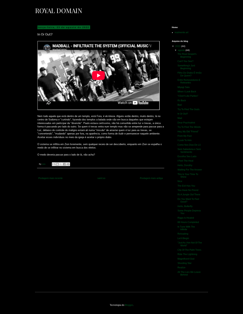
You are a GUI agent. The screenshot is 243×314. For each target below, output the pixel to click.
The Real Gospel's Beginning (187, 55)
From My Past (185, 136)
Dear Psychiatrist (186, 122)
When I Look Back (187, 91)
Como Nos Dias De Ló (189, 145)
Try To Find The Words (189, 127)
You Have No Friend (188, 190)
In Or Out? (183, 113)
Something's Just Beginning (186, 67)
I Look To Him (185, 140)
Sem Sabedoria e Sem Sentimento (189, 150)
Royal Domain (58, 10)
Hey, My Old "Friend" (188, 131)
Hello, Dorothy (185, 165)
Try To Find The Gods (189, 109)
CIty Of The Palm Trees (189, 250)
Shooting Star (185, 263)
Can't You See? (185, 61)
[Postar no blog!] (57, 164)
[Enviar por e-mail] (54, 164)
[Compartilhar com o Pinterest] (68, 164)
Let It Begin (183, 238)
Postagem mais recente (50, 178)
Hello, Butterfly (185, 206)
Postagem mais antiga (151, 178)
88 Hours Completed (188, 222)
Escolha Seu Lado (187, 156)
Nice (180, 181)
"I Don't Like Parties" (188, 96)
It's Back (182, 100)
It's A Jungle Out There (189, 194)
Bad (180, 105)
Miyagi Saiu (184, 87)
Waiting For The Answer (190, 169)
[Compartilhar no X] (61, 164)
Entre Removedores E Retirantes (189, 81)
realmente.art (181, 32)
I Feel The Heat (185, 160)
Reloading (183, 233)
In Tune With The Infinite (186, 228)
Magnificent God (186, 258)
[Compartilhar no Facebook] (64, 164)
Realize (181, 267)
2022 (178, 46)
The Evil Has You (186, 185)
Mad (180, 118)
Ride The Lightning (187, 254)
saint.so (101, 178)
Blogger (129, 305)
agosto (181, 50)
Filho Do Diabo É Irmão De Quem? (190, 74)
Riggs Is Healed (186, 218)
